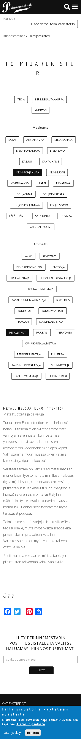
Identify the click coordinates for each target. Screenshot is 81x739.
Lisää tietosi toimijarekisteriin (53, 24)
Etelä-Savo (57, 151)
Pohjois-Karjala (53, 194)
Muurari (42, 332)
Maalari (23, 322)
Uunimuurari (58, 376)
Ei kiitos (33, 732)
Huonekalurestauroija (55, 278)
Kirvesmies (63, 300)
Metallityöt (17, 332)
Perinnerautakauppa (49, 99)
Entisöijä (59, 267)
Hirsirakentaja (19, 278)
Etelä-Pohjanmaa (28, 151)
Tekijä (21, 99)
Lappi (42, 183)
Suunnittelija (60, 365)
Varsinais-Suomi (40, 227)
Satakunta (42, 216)
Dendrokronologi (29, 267)
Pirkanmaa (63, 183)
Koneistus (24, 311)
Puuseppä (57, 354)
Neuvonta (65, 332)
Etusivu (8, 19)
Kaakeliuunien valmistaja (29, 300)
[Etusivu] (16, 7)
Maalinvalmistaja (51, 322)
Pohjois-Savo (59, 205)
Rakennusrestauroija (26, 365)
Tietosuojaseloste (30, 724)
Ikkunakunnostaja (40, 289)
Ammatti (40, 244)
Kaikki (12, 140)
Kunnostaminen (14, 36)
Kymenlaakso (20, 183)
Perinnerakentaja (29, 354)
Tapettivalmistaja (26, 376)
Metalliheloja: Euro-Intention (33, 408)
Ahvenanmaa (35, 140)
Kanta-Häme (50, 161)
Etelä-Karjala (63, 140)
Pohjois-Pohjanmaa (26, 205)
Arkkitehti (49, 256)
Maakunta (41, 127)
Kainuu (27, 161)
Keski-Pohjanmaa (27, 172)
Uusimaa (66, 216)
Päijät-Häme (17, 216)
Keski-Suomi (57, 172)
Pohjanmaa (24, 194)
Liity (41, 670)
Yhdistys (40, 110)
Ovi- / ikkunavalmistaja (40, 343)
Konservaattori (52, 311)
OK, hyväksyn (13, 733)
